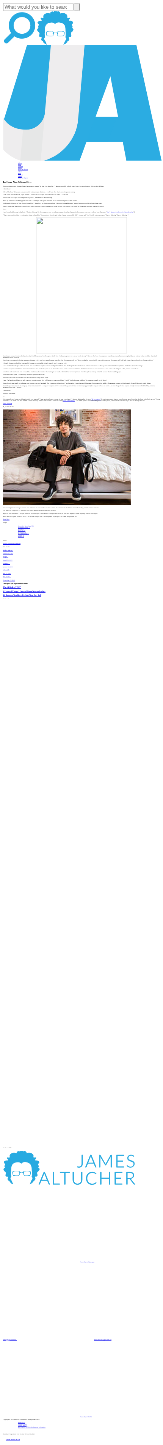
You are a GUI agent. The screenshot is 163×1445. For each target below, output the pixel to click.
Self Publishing (23, 533)
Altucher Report (23, 169)
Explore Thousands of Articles (11, 543)
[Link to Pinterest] (57, 1067)
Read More (6, 519)
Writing (21, 535)
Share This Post (7, 403)
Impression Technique (26, 526)
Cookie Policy (22, 1425)
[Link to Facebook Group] (57, 756)
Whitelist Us (21, 1422)
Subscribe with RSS (86, 1417)
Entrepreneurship (24, 527)
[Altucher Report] (55, 44)
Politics (21, 536)
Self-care (21, 530)
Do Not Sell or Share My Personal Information (31, 1427)
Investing (21, 529)
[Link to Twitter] (57, 911)
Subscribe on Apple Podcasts (102, 1339)
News (20, 168)
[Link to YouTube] (57, 989)
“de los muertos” (96, 399)
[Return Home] (82, 160)
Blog (19, 165)
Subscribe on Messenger (87, 1262)
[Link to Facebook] (57, 679)
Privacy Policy (22, 1424)
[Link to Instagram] (57, 1144)
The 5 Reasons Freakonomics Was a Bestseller (120, 212)
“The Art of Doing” (69, 400)
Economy (22, 532)
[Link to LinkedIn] (57, 834)
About (20, 163)
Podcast (20, 166)
